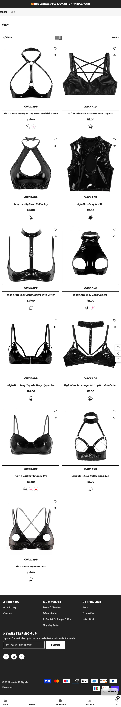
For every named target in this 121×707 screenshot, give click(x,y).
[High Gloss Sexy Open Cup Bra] (90, 254)
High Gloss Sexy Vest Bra (90, 204)
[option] (60, 4)
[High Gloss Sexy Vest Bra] (90, 163)
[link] (32, 701)
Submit (55, 645)
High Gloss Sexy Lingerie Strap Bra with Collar (90, 385)
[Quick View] (55, 55)
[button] (57, 38)
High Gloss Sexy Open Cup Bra (90, 295)
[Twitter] (21, 656)
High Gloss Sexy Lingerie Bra (31, 476)
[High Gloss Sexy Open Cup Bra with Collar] (30, 254)
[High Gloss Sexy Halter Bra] (30, 526)
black (28, 126)
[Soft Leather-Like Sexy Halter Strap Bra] (90, 73)
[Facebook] (6, 656)
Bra (13, 12)
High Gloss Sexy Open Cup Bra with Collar (31, 295)
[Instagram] (14, 656)
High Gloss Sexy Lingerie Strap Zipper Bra (30, 385)
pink (33, 126)
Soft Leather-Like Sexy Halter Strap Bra (90, 113)
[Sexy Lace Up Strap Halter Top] (30, 163)
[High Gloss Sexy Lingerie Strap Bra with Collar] (90, 344)
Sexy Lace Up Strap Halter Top (31, 204)
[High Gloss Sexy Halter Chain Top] (90, 435)
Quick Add (30, 107)
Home (3, 12)
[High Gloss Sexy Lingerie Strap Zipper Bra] (30, 344)
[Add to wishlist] (55, 48)
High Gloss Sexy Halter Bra (30, 566)
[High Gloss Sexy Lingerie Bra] (30, 435)
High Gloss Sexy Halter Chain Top (90, 476)
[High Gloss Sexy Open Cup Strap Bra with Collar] (30, 73)
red (36, 489)
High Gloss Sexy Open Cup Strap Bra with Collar (31, 113)
